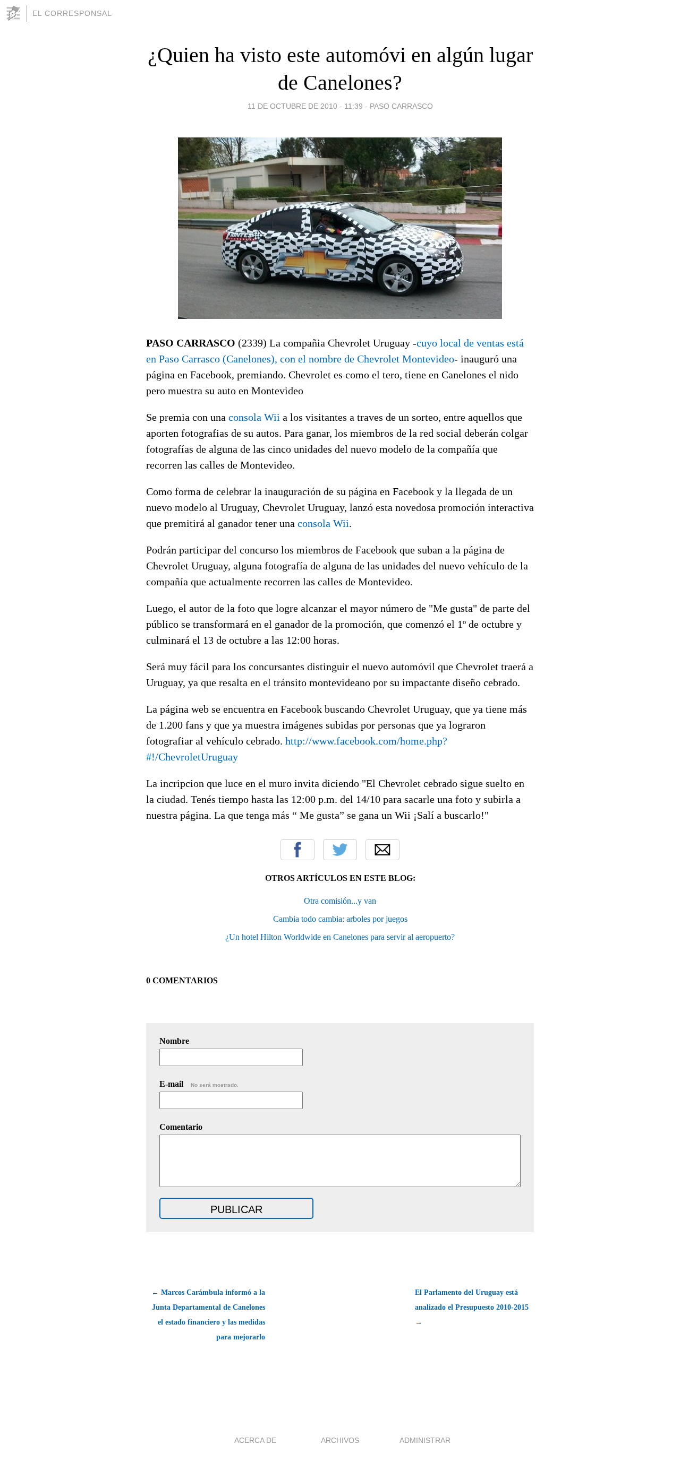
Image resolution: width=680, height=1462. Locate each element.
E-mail (199, 1083)
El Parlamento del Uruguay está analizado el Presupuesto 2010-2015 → (472, 1307)
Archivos (340, 1440)
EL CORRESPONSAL (72, 13)
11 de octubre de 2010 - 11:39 (305, 106)
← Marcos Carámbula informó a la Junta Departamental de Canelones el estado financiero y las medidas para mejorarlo (208, 1314)
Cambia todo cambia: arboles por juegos (340, 918)
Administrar (425, 1440)
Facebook (297, 849)
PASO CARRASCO (401, 106)
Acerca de (255, 1440)
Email (383, 849)
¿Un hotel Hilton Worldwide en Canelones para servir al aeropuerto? (340, 936)
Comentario (180, 1126)
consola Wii (254, 417)
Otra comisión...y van (340, 900)
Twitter (340, 849)
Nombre (174, 1040)
